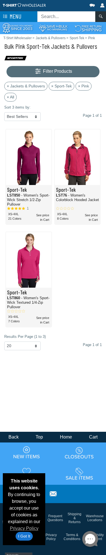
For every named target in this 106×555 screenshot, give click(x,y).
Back (13, 437)
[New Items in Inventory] (26, 452)
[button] (75, 4)
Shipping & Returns (74, 518)
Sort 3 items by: (17, 107)
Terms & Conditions (72, 537)
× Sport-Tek (61, 86)
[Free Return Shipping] (88, 27)
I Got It (24, 536)
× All (10, 97)
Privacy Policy (24, 528)
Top (39, 437)
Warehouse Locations (95, 518)
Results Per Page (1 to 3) (25, 336)
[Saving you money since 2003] (17, 27)
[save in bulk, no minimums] (53, 27)
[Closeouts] (79, 452)
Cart (93, 437)
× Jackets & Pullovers (26, 86)
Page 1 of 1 (92, 345)
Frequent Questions (55, 518)
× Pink (83, 86)
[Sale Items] (79, 474)
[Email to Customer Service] (53, 493)
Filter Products (57, 71)
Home (66, 437)
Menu (14, 16)
